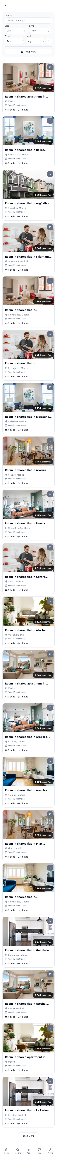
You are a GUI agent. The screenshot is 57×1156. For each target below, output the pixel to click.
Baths (31, 26)
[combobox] (16, 31)
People (8, 36)
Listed (28, 36)
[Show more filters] (49, 41)
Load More (28, 1135)
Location (8, 15)
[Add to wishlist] (50, 67)
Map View (31, 51)
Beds (7, 26)
